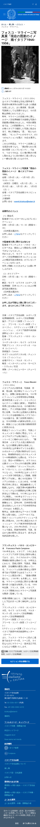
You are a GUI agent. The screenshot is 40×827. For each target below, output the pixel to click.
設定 (17, 823)
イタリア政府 (7, 4)
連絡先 (7, 716)
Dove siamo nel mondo (12, 739)
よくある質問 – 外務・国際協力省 (17, 803)
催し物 (11, 24)
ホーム (3, 24)
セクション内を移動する (20, 661)
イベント (19, 24)
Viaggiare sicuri (9, 734)
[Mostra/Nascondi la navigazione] (4, 14)
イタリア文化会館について (15, 763)
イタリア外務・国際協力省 (15, 726)
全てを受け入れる (29, 823)
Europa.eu (11, 753)
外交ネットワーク (11, 730)
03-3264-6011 (13, 702)
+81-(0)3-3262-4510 (15, 707)
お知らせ (8, 777)
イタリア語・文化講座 (13, 772)
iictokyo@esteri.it (10, 711)
